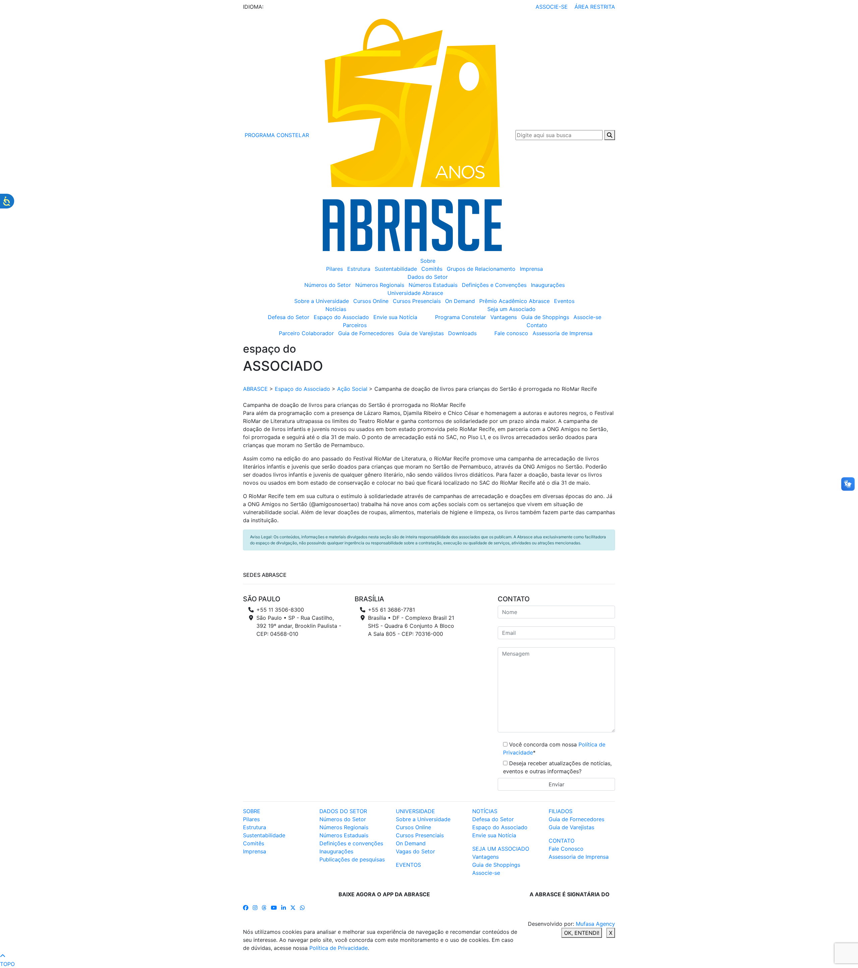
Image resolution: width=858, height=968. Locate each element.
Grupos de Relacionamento (481, 268)
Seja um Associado (511, 309)
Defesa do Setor (288, 317)
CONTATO (561, 840)
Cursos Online (370, 301)
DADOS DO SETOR (343, 811)
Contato (537, 325)
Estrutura (358, 268)
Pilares (334, 268)
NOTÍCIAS (484, 811)
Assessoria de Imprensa (563, 333)
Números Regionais (379, 285)
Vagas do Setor (415, 851)
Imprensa (531, 268)
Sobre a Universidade (321, 301)
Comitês (431, 268)
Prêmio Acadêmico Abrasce (514, 301)
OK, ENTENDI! (581, 932)
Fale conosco (511, 333)
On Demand (460, 301)
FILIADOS (560, 811)
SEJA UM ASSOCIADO (500, 848)
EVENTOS (408, 864)
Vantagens (503, 317)
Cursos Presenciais (417, 301)
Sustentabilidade (396, 268)
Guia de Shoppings (545, 317)
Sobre (427, 260)
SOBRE (251, 811)
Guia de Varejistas (421, 333)
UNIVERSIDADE (415, 811)
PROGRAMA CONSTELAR (276, 135)
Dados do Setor (428, 277)
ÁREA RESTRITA (594, 6)
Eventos (564, 301)
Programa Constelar (460, 317)
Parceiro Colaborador (306, 333)
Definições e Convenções (494, 285)
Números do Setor (327, 285)
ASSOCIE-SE (552, 6)
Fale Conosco (566, 848)
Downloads (462, 333)
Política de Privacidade (338, 948)
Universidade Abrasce (415, 293)
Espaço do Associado (341, 317)
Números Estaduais (433, 285)
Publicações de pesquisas (352, 859)
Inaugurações (548, 285)
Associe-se (587, 317)
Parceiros (355, 325)
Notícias (335, 309)
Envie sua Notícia (395, 317)
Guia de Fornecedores (366, 333)
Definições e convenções (351, 843)
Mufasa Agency (595, 923)
